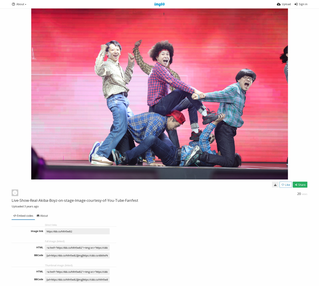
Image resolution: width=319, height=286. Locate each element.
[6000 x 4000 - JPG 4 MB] (275, 185)
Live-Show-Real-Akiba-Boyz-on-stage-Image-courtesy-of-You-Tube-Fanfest (75, 200)
